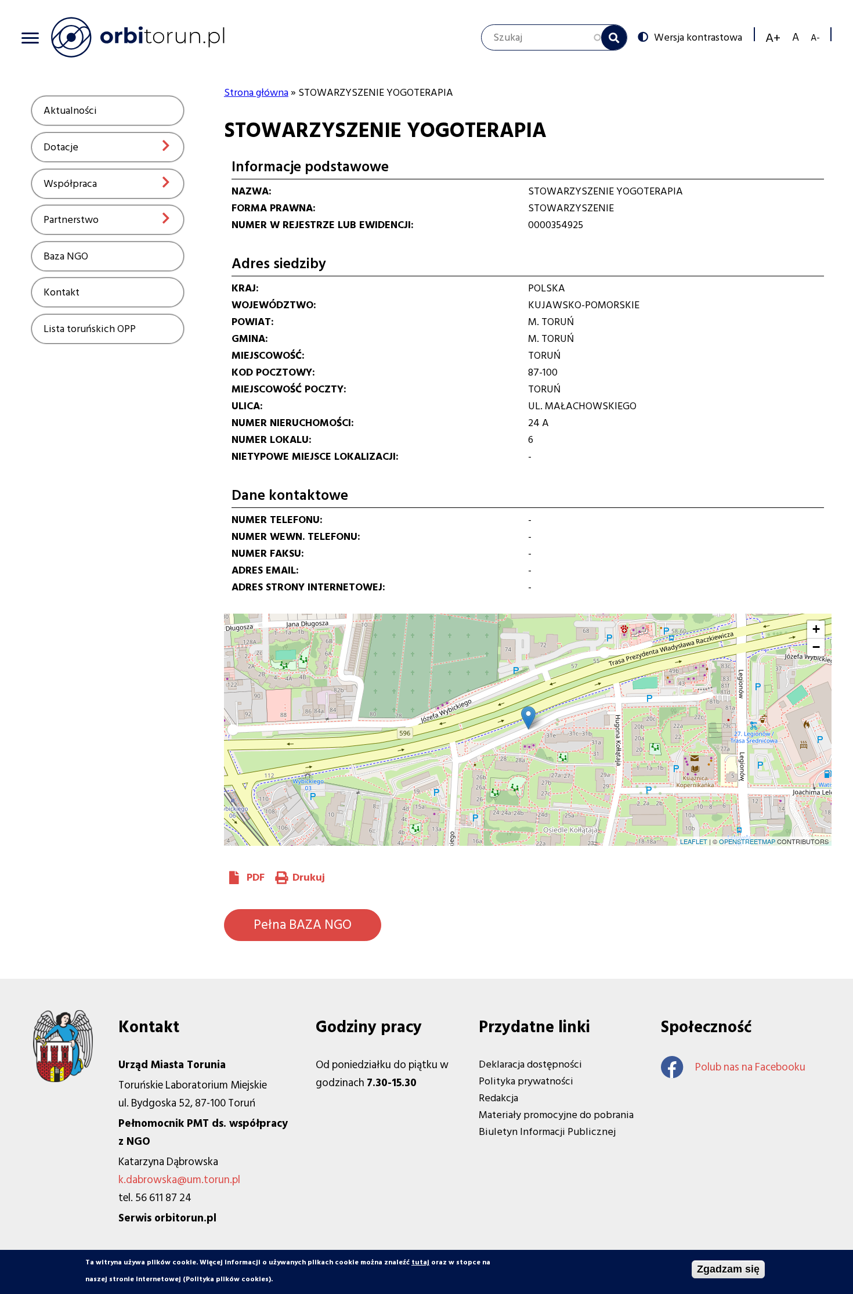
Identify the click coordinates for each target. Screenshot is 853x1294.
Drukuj (308, 877)
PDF (256, 877)
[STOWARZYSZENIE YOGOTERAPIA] (528, 718)
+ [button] (816, 629)
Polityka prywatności (526, 1081)
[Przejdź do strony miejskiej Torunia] (63, 1079)
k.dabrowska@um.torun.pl (179, 1180)
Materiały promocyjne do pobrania (556, 1114)
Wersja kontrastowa (698, 37)
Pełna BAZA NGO (303, 925)
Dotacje (61, 147)
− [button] (816, 647)
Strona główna (256, 92)
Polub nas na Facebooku (750, 1067)
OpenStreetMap (747, 841)
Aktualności (70, 110)
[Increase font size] (772, 37)
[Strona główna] (137, 37)
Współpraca (70, 183)
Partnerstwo (71, 219)
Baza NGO (66, 256)
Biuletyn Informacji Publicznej (547, 1131)
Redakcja (498, 1098)
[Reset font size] (795, 37)
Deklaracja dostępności (530, 1064)
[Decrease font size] (815, 37)
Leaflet (693, 841)
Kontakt (61, 292)
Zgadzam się (728, 1269)
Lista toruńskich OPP (90, 328)
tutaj (420, 1262)
